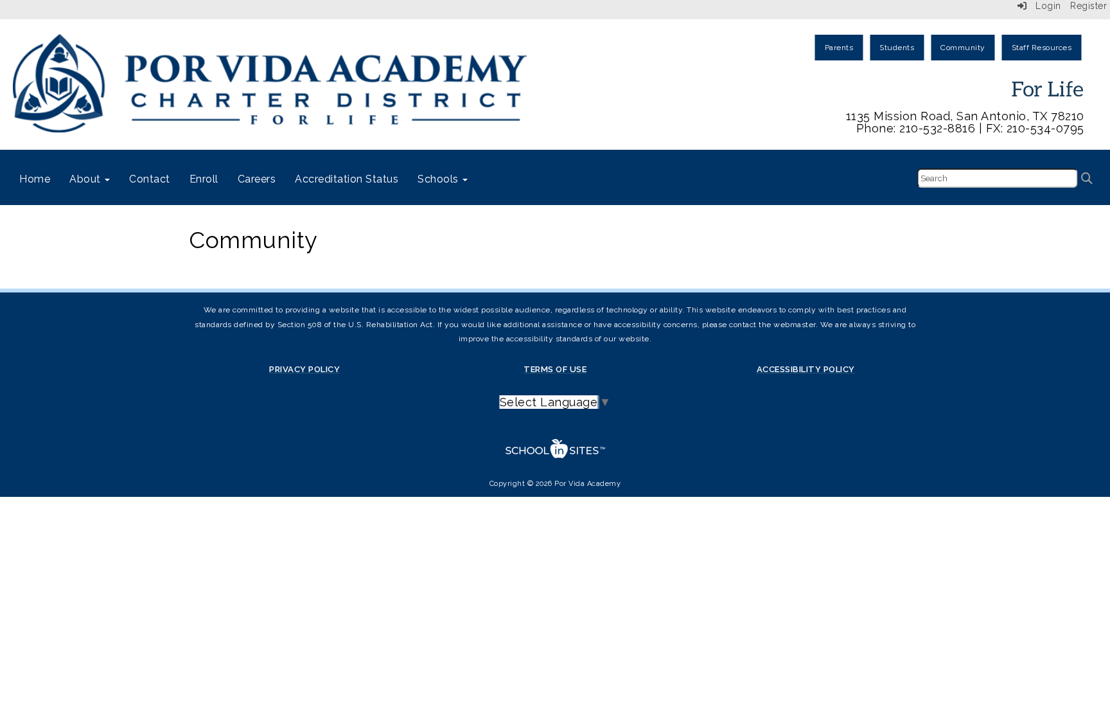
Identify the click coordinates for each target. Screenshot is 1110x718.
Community (962, 47)
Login (1044, 6)
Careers (257, 179)
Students (896, 47)
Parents (839, 47)
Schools (439, 179)
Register (1088, 6)
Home (34, 179)
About (86, 179)
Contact (149, 179)
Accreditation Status (346, 179)
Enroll (203, 179)
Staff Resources (1042, 47)
